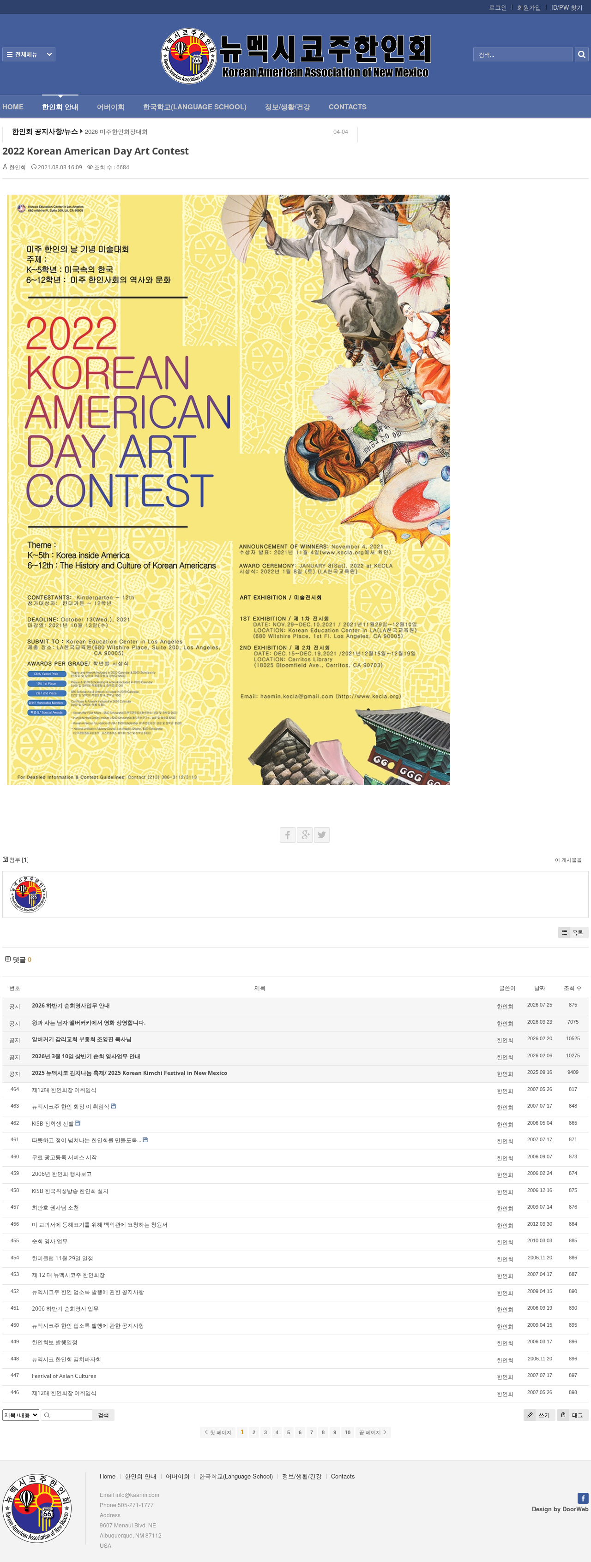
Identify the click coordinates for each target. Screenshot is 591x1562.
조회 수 (573, 988)
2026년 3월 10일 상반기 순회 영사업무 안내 (86, 1056)
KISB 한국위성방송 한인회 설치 (70, 1191)
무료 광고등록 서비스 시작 (64, 1157)
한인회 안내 (60, 106)
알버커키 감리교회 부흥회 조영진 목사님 (82, 1039)
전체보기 (28, 54)
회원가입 (529, 7)
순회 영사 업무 (50, 1241)
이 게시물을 (568, 859)
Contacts (348, 106)
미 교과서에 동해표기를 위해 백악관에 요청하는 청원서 (100, 1224)
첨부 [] (18, 860)
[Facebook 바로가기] (583, 1497)
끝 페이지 (370, 1432)
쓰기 (543, 1415)
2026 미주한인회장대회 (116, 131)
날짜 (539, 988)
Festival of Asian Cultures (64, 1376)
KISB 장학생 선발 (53, 1123)
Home (13, 106)
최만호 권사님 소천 (55, 1207)
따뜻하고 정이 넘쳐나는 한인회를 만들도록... (86, 1140)
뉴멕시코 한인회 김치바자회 (66, 1359)
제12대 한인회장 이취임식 (64, 1090)
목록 (577, 932)
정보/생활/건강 (287, 106)
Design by (560, 1508)
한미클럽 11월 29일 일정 (62, 1258)
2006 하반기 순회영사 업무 (65, 1308)
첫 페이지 (220, 1432)
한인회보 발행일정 (55, 1342)
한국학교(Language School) (195, 106)
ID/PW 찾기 (567, 7)
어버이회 (111, 106)
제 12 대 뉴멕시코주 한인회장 (68, 1275)
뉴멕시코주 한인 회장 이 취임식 (70, 1106)
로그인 (498, 7)
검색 (103, 1415)
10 (347, 1432)
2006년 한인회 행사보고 (62, 1174)
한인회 (17, 167)
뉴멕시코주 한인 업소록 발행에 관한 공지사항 (88, 1292)
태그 (577, 1415)
